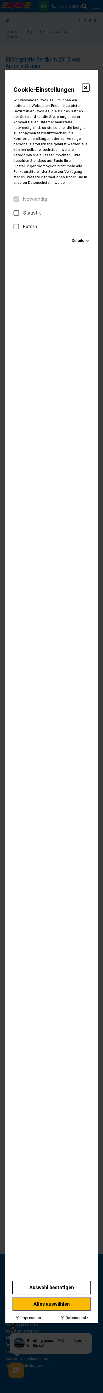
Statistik (32, 213)
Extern (30, 226)
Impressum (30, 1318)
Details (78, 240)
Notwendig (35, 199)
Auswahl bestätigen (51, 1287)
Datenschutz (76, 1318)
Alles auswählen (52, 1304)
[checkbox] (16, 199)
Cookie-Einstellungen (44, 89)
